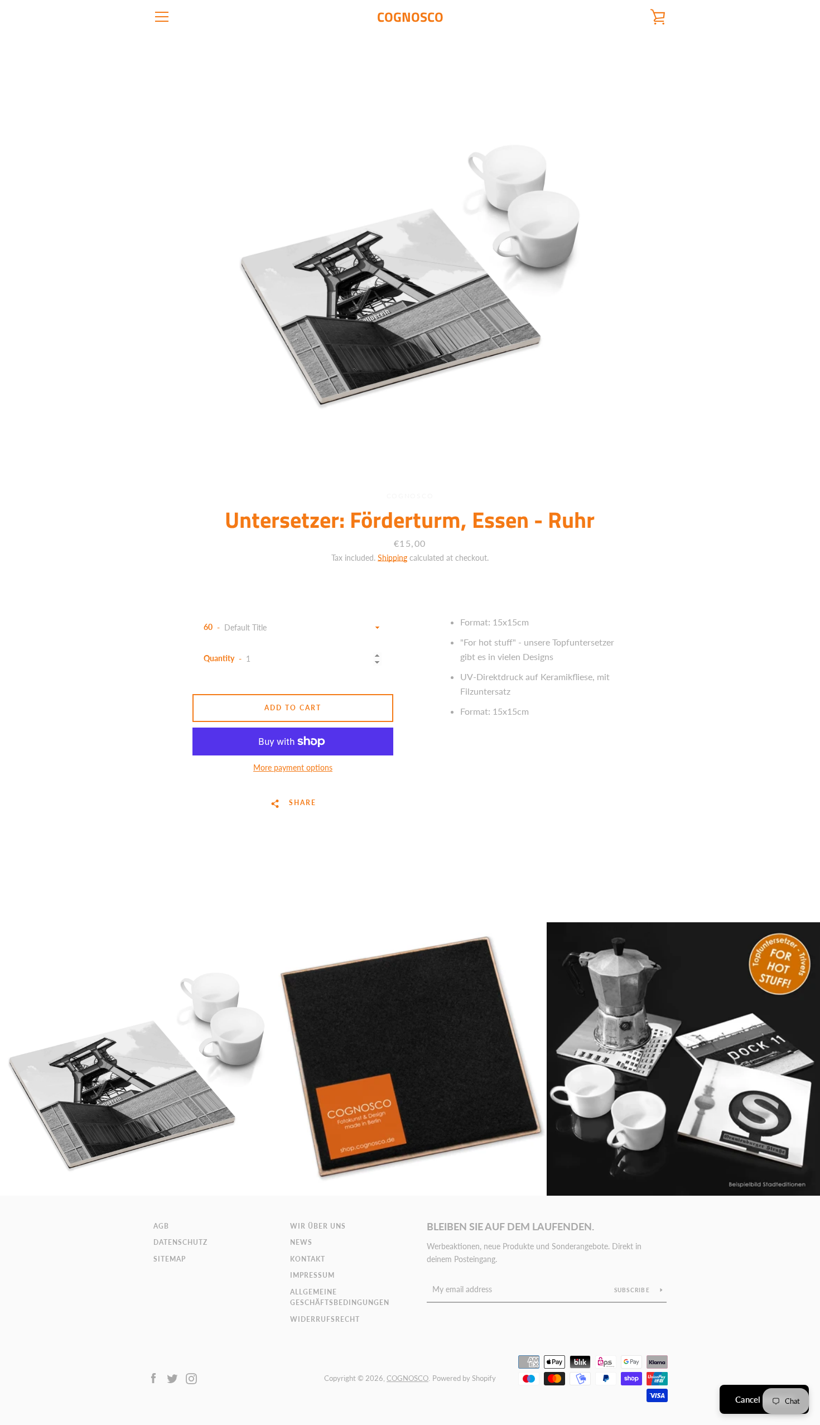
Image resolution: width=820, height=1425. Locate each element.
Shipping (392, 557)
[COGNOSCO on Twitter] (172, 1377)
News (301, 1242)
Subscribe (633, 1290)
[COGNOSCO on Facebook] (153, 1377)
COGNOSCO (410, 17)
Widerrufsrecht (325, 1319)
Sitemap (169, 1259)
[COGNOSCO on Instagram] (191, 1377)
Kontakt (307, 1259)
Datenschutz (180, 1242)
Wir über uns (318, 1226)
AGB (161, 1226)
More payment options (292, 767)
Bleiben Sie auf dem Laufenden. (510, 1226)
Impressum (312, 1275)
